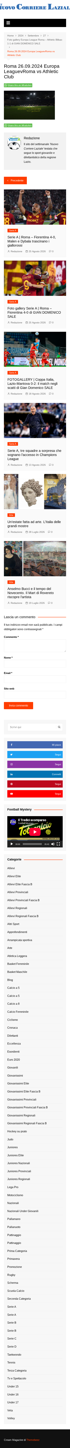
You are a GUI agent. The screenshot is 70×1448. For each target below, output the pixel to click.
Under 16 (13, 1394)
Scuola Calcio (15, 1290)
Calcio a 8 (13, 1003)
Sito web (9, 688)
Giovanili (12, 1067)
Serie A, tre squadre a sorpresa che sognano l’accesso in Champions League (34, 455)
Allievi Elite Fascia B (19, 884)
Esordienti (13, 1051)
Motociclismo (15, 1195)
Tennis (11, 1362)
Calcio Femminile (18, 1011)
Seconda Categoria (19, 1298)
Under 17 (13, 1402)
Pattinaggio (14, 1235)
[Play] (11, 844)
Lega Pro (12, 1187)
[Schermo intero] (58, 844)
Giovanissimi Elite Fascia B (23, 1091)
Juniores (12, 1147)
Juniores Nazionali (18, 1163)
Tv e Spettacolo (16, 1378)
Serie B (11, 1322)
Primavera (13, 1258)
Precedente (17, 180)
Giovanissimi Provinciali (21, 1099)
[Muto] (53, 844)
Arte (11, 515)
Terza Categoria (17, 1370)
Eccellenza (14, 1043)
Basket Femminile (18, 963)
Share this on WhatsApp (20, 85)
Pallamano (13, 1219)
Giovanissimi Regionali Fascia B (27, 1123)
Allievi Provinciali (17, 892)
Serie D (11, 1346)
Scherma (12, 1282)
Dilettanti (12, 1035)
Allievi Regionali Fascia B (23, 916)
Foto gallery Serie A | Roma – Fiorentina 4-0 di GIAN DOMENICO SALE (34, 312)
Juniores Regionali (18, 1179)
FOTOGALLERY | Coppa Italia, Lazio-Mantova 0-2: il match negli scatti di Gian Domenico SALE (32, 384)
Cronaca (12, 1027)
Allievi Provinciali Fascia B (23, 900)
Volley (11, 1418)
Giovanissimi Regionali (21, 1115)
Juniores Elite (15, 1155)
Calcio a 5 (13, 987)
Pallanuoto (13, 1227)
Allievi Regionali (17, 908)
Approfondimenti (17, 932)
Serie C (11, 1338)
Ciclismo (12, 1019)
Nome (8, 657)
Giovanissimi (15, 1075)
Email (8, 673)
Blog (10, 980)
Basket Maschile (17, 971)
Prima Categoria (17, 1251)
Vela (10, 1410)
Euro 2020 (13, 1059)
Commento (11, 636)
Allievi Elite (14, 876)
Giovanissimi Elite (18, 1083)
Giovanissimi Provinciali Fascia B (27, 1107)
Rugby (11, 1274)
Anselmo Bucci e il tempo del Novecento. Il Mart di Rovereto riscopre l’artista (30, 593)
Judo (10, 1139)
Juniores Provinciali (19, 1171)
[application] (35, 831)
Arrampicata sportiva (19, 940)
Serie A (12, 230)
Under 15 (13, 1386)
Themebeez (33, 1439)
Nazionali (13, 1203)
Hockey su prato (17, 1131)
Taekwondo (14, 1354)
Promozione (14, 1266)
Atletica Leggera (17, 956)
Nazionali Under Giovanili (22, 1211)
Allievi (11, 868)
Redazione (16, 251)
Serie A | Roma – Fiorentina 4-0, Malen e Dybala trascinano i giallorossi (31, 241)
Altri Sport (13, 924)
